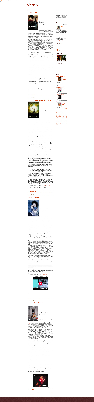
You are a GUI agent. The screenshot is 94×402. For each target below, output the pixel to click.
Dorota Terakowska (61, 118)
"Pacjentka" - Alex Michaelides (64, 95)
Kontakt (57, 11)
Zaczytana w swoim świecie (61, 84)
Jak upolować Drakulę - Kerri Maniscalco (63, 89)
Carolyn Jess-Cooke (58, 117)
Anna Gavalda (61, 116)
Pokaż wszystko (65, 108)
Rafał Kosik (65, 121)
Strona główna (38, 392)
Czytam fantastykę (43, 185)
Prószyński (62, 121)
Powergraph (60, 121)
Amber (62, 115)
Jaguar (57, 114)
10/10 (66, 112)
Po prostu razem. (33, 13)
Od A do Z (49, 185)
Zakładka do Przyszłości (60, 87)
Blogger (53, 400)
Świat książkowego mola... (60, 94)
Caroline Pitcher (65, 116)
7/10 (59, 112)
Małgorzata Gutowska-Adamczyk (60, 113)
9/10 (66, 113)
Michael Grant (59, 114)
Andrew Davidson (65, 115)
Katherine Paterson (65, 119)
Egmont (65, 118)
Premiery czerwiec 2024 (60, 84)
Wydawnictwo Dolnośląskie (61, 122)
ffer (30, 94)
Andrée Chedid (58, 116)
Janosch (62, 119)
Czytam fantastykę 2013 (63, 117)
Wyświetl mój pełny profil (59, 40)
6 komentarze (35, 94)
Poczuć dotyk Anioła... (34, 197)
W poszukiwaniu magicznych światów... (39, 100)
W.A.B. (57, 122)
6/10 (56, 115)
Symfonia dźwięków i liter (35, 303)
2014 (58, 44)
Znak (65, 114)
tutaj (29, 323)
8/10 (57, 112)
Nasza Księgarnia (62, 112)
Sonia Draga (63, 114)
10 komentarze (35, 191)
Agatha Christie (59, 115)
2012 (58, 50)
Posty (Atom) (31, 394)
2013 (58, 49)
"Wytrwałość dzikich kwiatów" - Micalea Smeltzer (64, 103)
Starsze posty (52, 392)
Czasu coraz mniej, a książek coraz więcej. (61, 101)
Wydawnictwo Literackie (63, 123)
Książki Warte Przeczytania (61, 76)
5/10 (66, 114)
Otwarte (57, 121)
